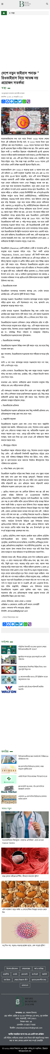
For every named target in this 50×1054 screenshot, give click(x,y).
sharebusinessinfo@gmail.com (29, 1028)
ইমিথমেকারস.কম (25, 1051)
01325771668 (29, 1024)
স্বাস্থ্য (13, 13)
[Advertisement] (25, 42)
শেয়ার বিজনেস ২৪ (16, 1048)
